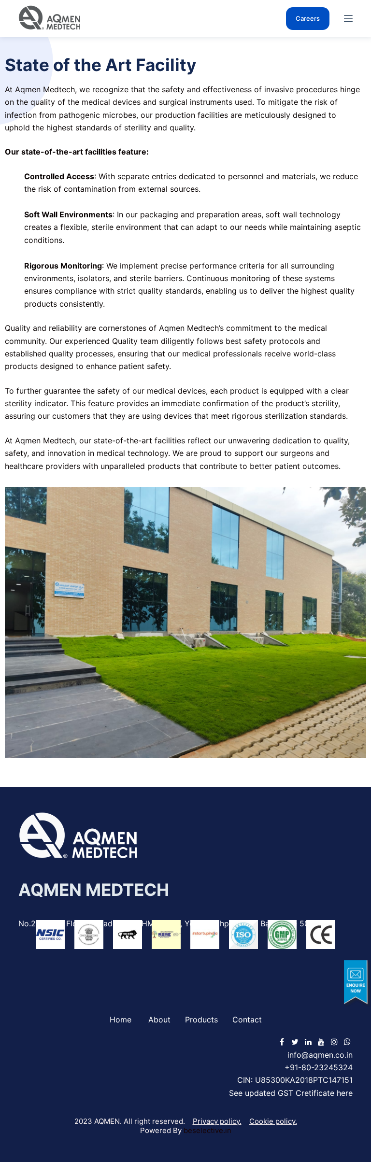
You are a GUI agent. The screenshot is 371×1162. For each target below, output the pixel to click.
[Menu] (348, 18)
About (159, 1019)
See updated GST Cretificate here (291, 1093)
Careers (308, 18)
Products (201, 1019)
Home (120, 1019)
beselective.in (207, 1130)
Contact (247, 1019)
